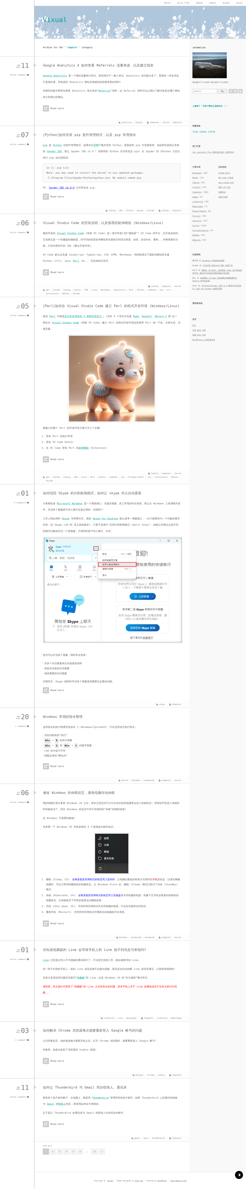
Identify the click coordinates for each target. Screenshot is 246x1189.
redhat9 (152, 290)
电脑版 (81, 977)
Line (46, 960)
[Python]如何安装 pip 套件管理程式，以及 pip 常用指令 (89, 135)
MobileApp (176, 1018)
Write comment (18, 75)
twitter (235, 91)
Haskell (147, 316)
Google (139, 122)
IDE (121, 210)
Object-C (161, 316)
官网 (96, 145)
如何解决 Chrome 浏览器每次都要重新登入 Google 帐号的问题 (92, 1030)
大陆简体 (203, 132)
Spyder (140, 210)
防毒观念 (212, 3)
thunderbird (158, 1138)
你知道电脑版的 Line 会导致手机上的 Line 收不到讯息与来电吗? (94, 950)
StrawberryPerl (136, 477)
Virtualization (200, 230)
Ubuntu (65, 294)
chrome (150, 1075)
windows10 (149, 780)
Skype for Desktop (105, 518)
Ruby (136, 316)
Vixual (55, 20)
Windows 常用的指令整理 (63, 717)
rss (240, 91)
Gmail (50, 1103)
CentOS (56, 290)
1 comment (20, 726)
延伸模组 (84, 447)
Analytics (126, 122)
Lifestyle (162, 1018)
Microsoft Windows (70, 503)
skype (162, 704)
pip (45, 145)
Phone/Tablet (199, 211)
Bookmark (197, 173)
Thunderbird (100, 1097)
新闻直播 (199, 3)
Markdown (105, 290)
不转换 (195, 132)
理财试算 (167, 3)
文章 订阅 (199, 330)
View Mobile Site (178, 1181)
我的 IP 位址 (224, 187)
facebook (231, 91)
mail (146, 1138)
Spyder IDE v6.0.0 (61, 187)
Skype (65, 518)
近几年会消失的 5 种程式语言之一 (84, 316)
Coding (165, 210)
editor (77, 290)
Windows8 (149, 937)
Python (57, 145)
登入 (194, 325)
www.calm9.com (226, 183)
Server (166, 122)
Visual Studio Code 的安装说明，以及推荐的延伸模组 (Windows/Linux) (103, 223)
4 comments (20, 503)
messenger (131, 1018)
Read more (57, 108)
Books (195, 178)
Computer (154, 122)
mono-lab (139, 1181)
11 (94, 1151)
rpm (161, 290)
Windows (136, 780)
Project (196, 216)
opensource (120, 290)
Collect (196, 187)
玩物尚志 (222, 192)
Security (197, 221)
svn (168, 290)
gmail (137, 1138)
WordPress (162, 1181)
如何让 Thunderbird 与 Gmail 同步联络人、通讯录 (85, 1087)
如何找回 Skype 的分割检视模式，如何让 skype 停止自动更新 (92, 493)
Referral (105, 90)
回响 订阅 (199, 335)
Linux (94, 290)
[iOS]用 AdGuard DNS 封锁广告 (217, 265)
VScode (150, 210)
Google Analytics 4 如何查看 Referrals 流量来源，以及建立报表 (98, 65)
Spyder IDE (54, 151)
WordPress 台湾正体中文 (203, 340)
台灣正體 (211, 132)
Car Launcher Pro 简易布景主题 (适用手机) (213, 152)
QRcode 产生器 (183, 3)
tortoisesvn (52, 294)
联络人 (62, 1103)
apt (47, 290)
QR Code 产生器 (225, 178)
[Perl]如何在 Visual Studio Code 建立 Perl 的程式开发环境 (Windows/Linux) (111, 306)
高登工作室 (223, 197)
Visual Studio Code (70, 233)
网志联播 (226, 3)
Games (195, 197)
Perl (76, 260)
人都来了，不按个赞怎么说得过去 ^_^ (209, 106)
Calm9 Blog (224, 173)
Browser (140, 1075)
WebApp (195, 235)
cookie (161, 1075)
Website (177, 122)
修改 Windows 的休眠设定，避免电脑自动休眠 (79, 793)
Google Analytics (55, 75)
